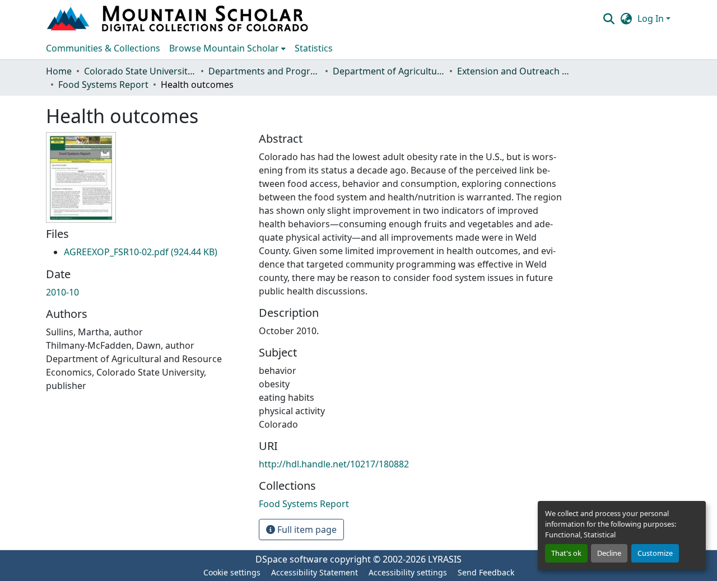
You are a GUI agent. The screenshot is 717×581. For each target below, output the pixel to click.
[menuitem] (227, 48)
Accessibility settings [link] (408, 572)
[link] (140, 252)
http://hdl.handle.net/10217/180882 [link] (334, 464)
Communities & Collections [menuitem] (103, 48)
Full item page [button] (306, 529)
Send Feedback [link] (486, 572)
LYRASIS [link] (445, 559)
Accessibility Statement (314, 572)
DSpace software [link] (291, 559)
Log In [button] (651, 18)
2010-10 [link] (62, 292)
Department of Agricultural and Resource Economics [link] (389, 71)
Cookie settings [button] (231, 572)
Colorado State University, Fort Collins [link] (140, 71)
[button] (178, 18)
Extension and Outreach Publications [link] (513, 71)
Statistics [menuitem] (314, 48)
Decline (609, 553)
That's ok (566, 553)
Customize (655, 553)
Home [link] (59, 71)
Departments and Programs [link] (264, 71)
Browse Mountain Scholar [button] (224, 48)
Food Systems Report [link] (103, 84)
